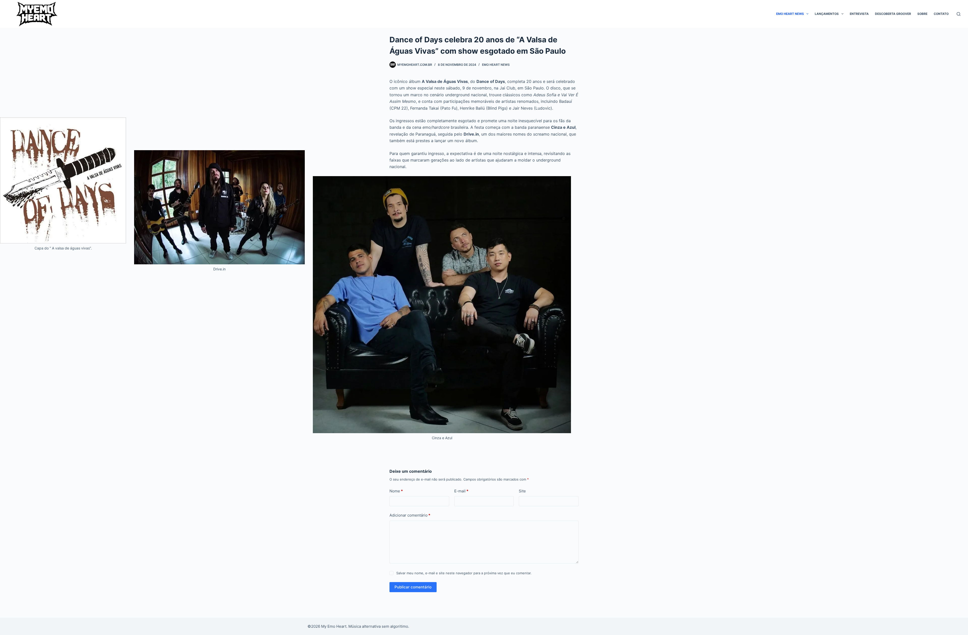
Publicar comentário (413, 587)
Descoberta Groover (893, 14)
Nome (396, 491)
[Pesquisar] (958, 14)
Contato (941, 14)
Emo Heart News (790, 14)
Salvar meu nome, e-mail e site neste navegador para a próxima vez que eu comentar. (464, 573)
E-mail (461, 491)
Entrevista (859, 14)
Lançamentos (827, 14)
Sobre (922, 14)
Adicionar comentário (409, 515)
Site (522, 491)
